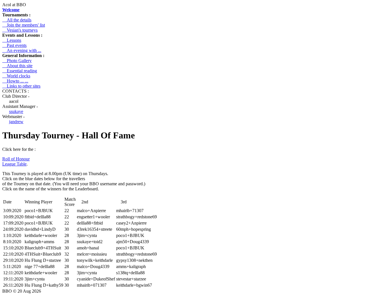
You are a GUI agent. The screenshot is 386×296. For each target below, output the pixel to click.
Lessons (11, 40)
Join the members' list (23, 25)
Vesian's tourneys (20, 30)
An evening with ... (21, 50)
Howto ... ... (15, 81)
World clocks (16, 75)
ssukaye (16, 111)
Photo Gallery (17, 60)
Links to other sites (21, 86)
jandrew (16, 121)
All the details (16, 20)
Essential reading (19, 70)
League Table (14, 164)
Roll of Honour (16, 158)
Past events (14, 45)
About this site (17, 65)
